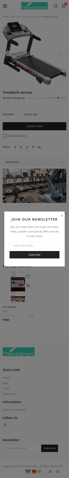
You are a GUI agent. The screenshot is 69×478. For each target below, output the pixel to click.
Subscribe (35, 254)
